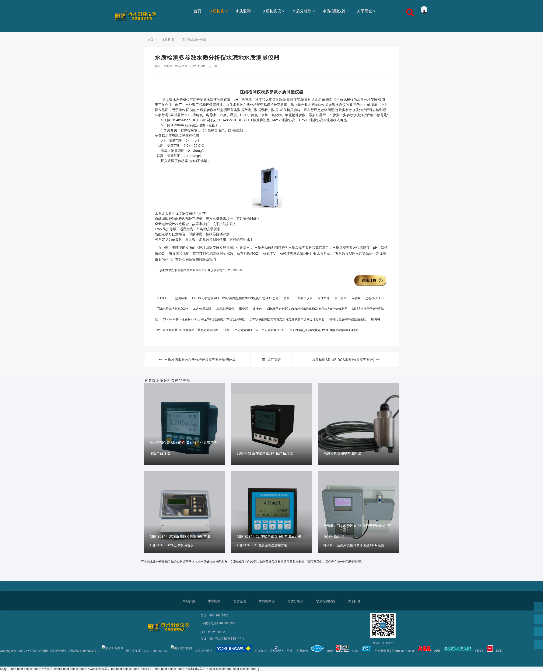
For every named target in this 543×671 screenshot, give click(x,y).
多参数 (257, 308)
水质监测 (243, 10)
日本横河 (261, 650)
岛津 (355, 650)
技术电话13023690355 (220, 623)
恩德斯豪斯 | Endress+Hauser (394, 650)
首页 (197, 10)
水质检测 (216, 10)
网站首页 (188, 601)
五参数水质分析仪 (194, 39)
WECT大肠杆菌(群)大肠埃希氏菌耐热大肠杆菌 (187, 330)
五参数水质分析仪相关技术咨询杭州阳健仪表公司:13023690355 (199, 270)
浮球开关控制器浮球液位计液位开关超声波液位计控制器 (287, 319)
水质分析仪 (301, 10)
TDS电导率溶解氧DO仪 (172, 308)
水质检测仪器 (334, 10)
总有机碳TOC (374, 298)
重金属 (243, 308)
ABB (437, 650)
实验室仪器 (305, 298)
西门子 (479, 650)
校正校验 (340, 298)
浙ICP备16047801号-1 (84, 650)
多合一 (288, 298)
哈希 (330, 650)
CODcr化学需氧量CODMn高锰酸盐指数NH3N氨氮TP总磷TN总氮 (235, 298)
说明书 (375, 319)
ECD (499, 650)
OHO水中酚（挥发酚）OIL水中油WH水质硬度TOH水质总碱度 (204, 319)
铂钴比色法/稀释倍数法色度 (347, 319)
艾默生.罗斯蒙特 (297, 650)
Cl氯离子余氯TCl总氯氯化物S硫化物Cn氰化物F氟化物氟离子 (307, 308)
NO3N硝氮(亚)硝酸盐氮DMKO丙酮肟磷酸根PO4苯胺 (324, 330)
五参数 (355, 298)
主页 (150, 39)
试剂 (226, 330)
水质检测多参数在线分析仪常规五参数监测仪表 (200, 359)
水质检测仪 (271, 10)
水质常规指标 (225, 308)
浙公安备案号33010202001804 (147, 650)
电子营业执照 (204, 650)
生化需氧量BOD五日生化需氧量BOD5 (259, 330)
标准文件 (323, 298)
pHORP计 (163, 298)
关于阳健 (364, 10)
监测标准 (181, 298)
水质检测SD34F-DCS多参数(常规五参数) (343, 359)
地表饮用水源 (202, 308)
